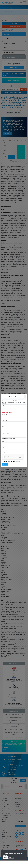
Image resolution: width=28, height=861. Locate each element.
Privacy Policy (20, 461)
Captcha (4, 453)
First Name (4, 414)
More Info (11, 857)
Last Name (4, 420)
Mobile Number (5, 433)
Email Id (4, 426)
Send (6, 464)
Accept (5, 857)
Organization (5, 441)
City (3, 447)
